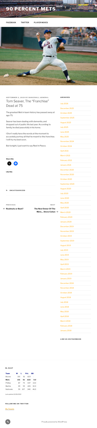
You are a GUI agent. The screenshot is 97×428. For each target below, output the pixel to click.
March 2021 (65, 155)
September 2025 (67, 118)
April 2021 (64, 151)
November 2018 (67, 288)
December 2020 (67, 170)
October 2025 (66, 113)
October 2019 (66, 236)
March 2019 (65, 269)
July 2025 (64, 127)
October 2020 (66, 179)
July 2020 (64, 193)
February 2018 (66, 326)
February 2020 (66, 217)
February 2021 (66, 160)
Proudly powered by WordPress (54, 422)
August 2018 (65, 297)
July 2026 (64, 103)
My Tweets (9, 409)
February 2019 (66, 274)
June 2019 (64, 255)
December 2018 (67, 283)
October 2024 (66, 146)
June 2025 (64, 132)
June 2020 (64, 198)
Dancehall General (39, 97)
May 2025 (64, 137)
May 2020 (64, 203)
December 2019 (67, 226)
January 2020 (66, 222)
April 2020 (64, 207)
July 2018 (64, 302)
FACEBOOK (11, 22)
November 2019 (67, 231)
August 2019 (65, 245)
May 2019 (64, 259)
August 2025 (65, 122)
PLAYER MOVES (41, 22)
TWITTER (25, 22)
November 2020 (67, 174)
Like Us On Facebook (70, 339)
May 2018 (64, 311)
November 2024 (67, 141)
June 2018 (64, 307)
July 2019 (64, 250)
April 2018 (64, 316)
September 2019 (67, 241)
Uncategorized (17, 190)
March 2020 (65, 212)
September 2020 (67, 184)
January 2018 (65, 330)
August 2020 (65, 189)
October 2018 (66, 293)
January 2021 (65, 165)
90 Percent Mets (31, 9)
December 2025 (67, 108)
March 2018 (65, 321)
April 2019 (64, 264)
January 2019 (65, 278)
